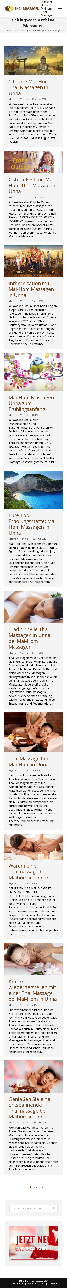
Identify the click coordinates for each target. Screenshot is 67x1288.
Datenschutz (32, 1283)
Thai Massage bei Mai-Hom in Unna (29, 761)
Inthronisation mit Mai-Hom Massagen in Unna (31, 289)
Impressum (53, 1283)
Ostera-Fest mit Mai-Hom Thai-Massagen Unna (32, 185)
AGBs (42, 1283)
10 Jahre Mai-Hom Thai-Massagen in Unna (29, 87)
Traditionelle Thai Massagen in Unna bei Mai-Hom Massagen (30, 638)
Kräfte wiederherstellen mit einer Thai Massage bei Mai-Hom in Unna (33, 990)
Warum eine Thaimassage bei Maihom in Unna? (28, 871)
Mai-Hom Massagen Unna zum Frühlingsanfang (31, 403)
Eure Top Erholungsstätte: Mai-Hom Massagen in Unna (33, 524)
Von (25, 99)
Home (12, 1283)
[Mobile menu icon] (60, 8)
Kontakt (20, 1283)
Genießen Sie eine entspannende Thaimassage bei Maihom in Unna (29, 1108)
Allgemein (13, 99)
